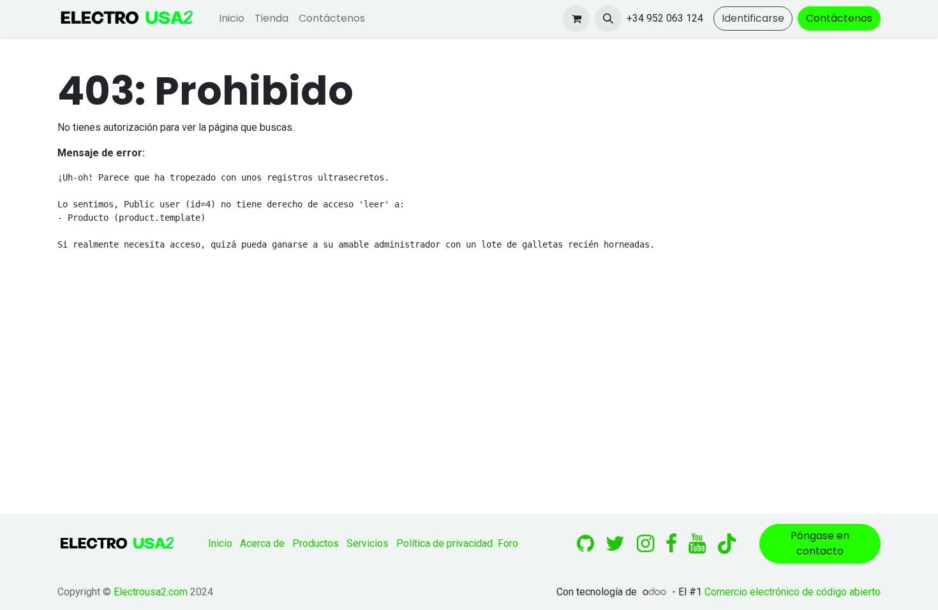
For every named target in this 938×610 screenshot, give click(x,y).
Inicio (220, 543)
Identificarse (753, 18)
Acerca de (262, 543)
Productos (315, 543)
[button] (608, 18)
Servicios (367, 543)
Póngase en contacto (820, 543)
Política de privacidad (444, 543)
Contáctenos (839, 18)
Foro (508, 543)
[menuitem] (231, 18)
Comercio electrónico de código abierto (792, 592)
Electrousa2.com (151, 592)
